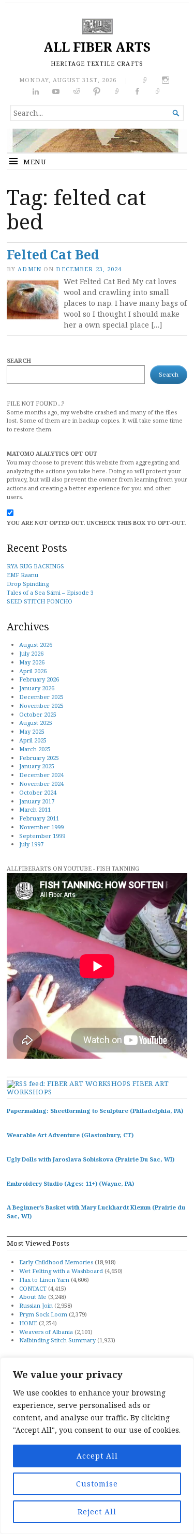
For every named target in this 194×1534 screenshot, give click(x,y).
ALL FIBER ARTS (97, 46)
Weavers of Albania (46, 1332)
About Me (33, 1296)
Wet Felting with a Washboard (61, 1271)
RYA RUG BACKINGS (35, 566)
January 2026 (36, 688)
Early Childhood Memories (56, 1262)
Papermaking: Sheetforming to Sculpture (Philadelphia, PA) (95, 1110)
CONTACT (33, 1288)
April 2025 (33, 740)
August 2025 (35, 722)
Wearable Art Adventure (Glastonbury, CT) (70, 1135)
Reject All (97, 1511)
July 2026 (31, 653)
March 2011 (35, 809)
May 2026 (31, 662)
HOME (28, 1323)
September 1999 (42, 836)
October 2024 (37, 792)
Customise (97, 1484)
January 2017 (36, 801)
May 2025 (31, 731)
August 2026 (35, 644)
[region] (97, 1445)
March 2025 (35, 749)
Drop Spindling (28, 583)
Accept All (97, 1456)
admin (29, 269)
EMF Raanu (22, 575)
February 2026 (39, 679)
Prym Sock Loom (43, 1314)
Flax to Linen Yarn (44, 1279)
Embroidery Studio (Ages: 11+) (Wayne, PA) (70, 1183)
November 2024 (41, 783)
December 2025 (41, 697)
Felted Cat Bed (53, 254)
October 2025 (37, 714)
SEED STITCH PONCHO (39, 601)
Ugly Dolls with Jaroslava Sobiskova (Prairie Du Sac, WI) (90, 1159)
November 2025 (41, 705)
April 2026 (33, 671)
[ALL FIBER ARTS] (97, 140)
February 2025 (39, 758)
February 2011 (39, 818)
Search (19, 360)
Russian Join (36, 1305)
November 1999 (41, 827)
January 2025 (36, 766)
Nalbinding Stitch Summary (57, 1340)
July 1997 (31, 844)
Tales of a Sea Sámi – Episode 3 (50, 592)
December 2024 (41, 775)
